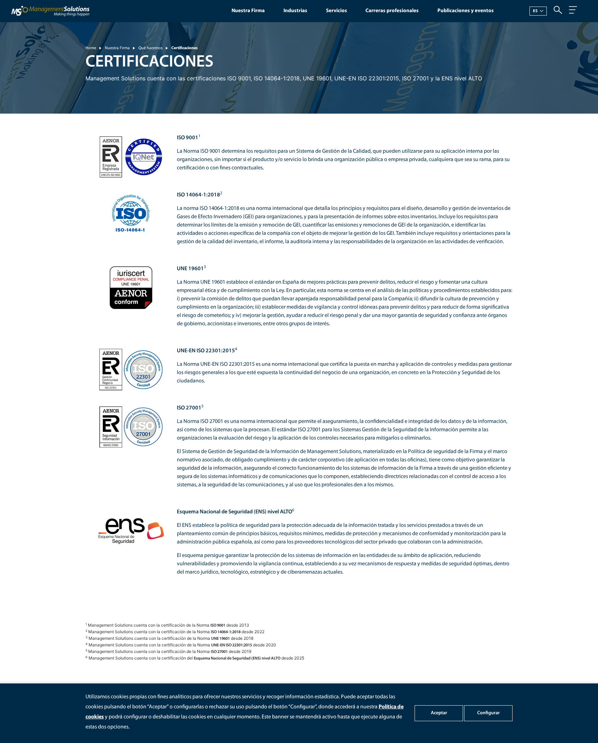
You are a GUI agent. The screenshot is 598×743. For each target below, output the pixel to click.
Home (90, 48)
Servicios (336, 11)
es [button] (535, 11)
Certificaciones (184, 48)
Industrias (295, 11)
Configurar (488, 713)
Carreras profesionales (392, 11)
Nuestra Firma (248, 11)
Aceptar (439, 713)
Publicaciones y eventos (465, 11)
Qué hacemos (150, 48)
